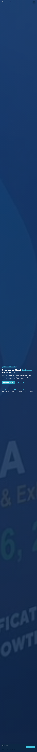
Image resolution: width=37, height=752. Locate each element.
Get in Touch (21, 382)
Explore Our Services (8, 382)
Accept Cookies (30, 747)
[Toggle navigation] (34, 2)
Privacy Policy (12, 749)
